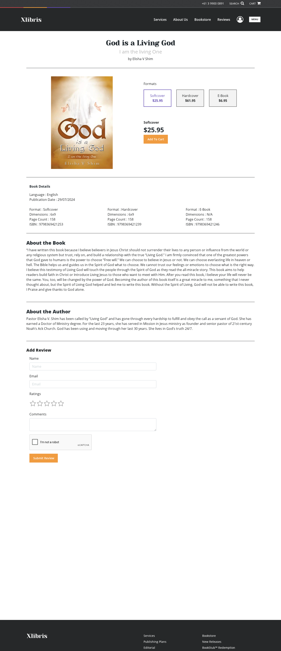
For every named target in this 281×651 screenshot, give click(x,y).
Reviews (223, 19)
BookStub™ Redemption (218, 648)
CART (252, 3)
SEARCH (234, 3)
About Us (180, 19)
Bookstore (202, 19)
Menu (254, 19)
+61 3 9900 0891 (213, 3)
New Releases (211, 642)
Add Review (38, 350)
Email (33, 376)
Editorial (149, 648)
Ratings (35, 394)
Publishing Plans (155, 642)
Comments (37, 414)
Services (160, 19)
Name (34, 358)
